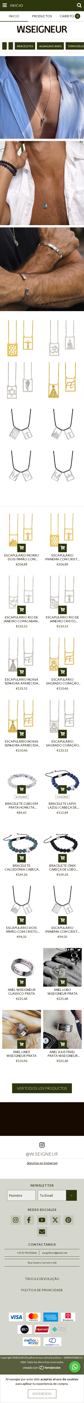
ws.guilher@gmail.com (54, 1252)
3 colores (62, 797)
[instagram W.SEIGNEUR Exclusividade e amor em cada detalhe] (16, 1220)
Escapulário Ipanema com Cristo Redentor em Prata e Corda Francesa (62, 929)
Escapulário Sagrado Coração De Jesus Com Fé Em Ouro (62, 681)
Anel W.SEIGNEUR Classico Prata (21, 991)
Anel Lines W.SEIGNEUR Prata (21, 1054)
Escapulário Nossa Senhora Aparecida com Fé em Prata (21, 681)
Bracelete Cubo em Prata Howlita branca (21, 805)
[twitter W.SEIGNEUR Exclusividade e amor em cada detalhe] (55, 1220)
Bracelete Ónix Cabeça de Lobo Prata (62, 867)
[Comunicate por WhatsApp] (75, 1367)
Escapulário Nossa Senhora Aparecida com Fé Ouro (21, 743)
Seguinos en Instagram (42, 1163)
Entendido (42, 1394)
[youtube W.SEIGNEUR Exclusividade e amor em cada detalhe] (42, 1220)
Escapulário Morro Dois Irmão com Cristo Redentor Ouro (21, 557)
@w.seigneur (42, 1154)
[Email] (42, 1232)
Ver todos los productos (42, 1088)
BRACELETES (25, 46)
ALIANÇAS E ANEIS (50, 46)
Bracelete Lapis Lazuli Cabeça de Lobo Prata (62, 805)
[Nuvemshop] (42, 1368)
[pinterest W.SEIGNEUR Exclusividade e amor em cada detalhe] (68, 1220)
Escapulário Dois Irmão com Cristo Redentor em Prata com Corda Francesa (21, 929)
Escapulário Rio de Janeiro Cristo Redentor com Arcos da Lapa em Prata (62, 619)
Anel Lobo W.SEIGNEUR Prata (62, 991)
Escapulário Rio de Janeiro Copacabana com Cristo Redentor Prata (21, 619)
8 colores (21, 797)
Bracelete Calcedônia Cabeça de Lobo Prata (22, 867)
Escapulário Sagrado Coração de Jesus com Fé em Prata (62, 743)
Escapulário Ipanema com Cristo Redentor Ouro (62, 557)
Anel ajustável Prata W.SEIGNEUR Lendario (62, 1054)
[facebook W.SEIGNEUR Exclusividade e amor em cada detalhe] (29, 1220)
